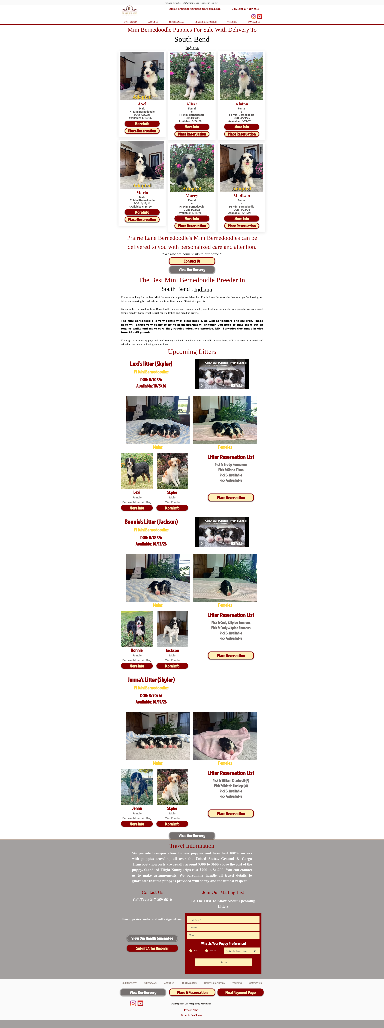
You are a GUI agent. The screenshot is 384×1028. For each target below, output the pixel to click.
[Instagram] (253, 16)
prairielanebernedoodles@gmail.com (157, 919)
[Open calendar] (255, 951)
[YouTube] (259, 16)
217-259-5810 (251, 9)
